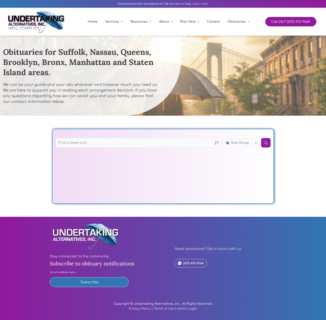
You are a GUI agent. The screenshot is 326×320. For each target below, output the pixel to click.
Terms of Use (164, 308)
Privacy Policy (140, 308)
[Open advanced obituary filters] (216, 142)
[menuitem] (92, 21)
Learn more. (200, 3)
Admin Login (187, 308)
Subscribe (89, 282)
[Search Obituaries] (266, 142)
